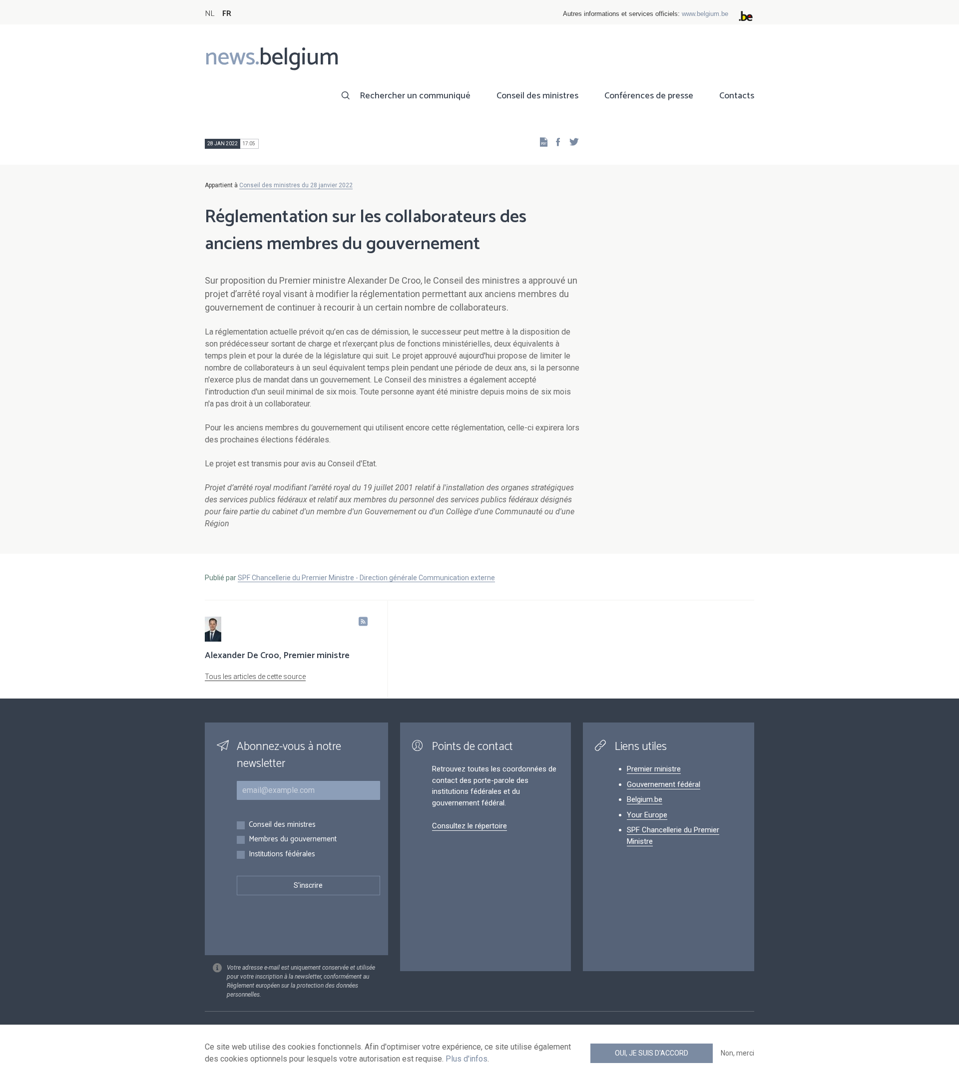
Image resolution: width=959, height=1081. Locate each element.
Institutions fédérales (282, 854)
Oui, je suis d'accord (651, 1053)
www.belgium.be (705, 13)
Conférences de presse (648, 95)
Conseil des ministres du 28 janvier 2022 (296, 185)
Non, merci (737, 1053)
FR (226, 13)
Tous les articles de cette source (255, 677)
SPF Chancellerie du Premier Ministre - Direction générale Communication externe (366, 578)
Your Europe (647, 814)
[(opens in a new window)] (554, 141)
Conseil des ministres (537, 95)
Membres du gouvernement (293, 839)
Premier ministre (654, 768)
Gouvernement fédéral (663, 784)
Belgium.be (644, 799)
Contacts (736, 95)
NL (209, 13)
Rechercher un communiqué (415, 95)
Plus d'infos (466, 1059)
